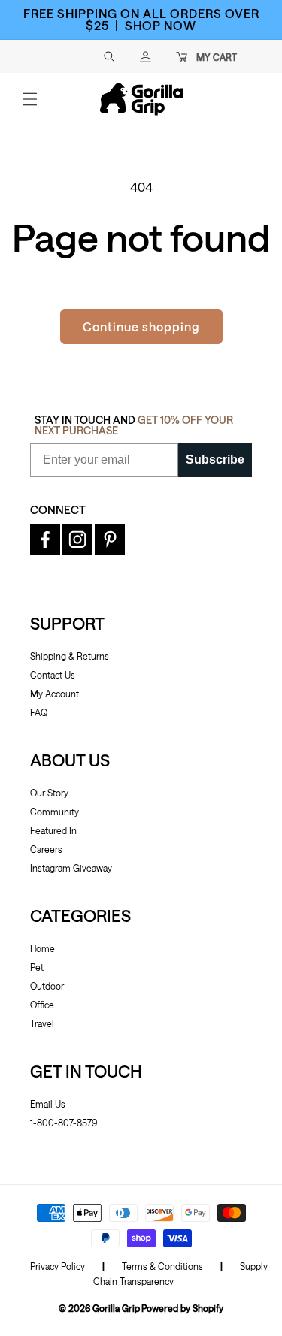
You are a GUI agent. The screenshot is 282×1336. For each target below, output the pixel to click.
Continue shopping (141, 326)
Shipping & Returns (69, 656)
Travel (42, 1023)
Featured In (53, 830)
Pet (37, 967)
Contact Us (52, 675)
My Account (54, 693)
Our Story (49, 792)
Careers (46, 849)
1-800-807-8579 (63, 1122)
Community (54, 811)
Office (42, 1004)
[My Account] (145, 56)
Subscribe (215, 459)
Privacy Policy (57, 1266)
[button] (109, 56)
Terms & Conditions (162, 1266)
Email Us (47, 1104)
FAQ (38, 712)
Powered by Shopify (182, 1308)
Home (42, 948)
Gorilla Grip (116, 1308)
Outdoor (47, 986)
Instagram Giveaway (71, 868)
